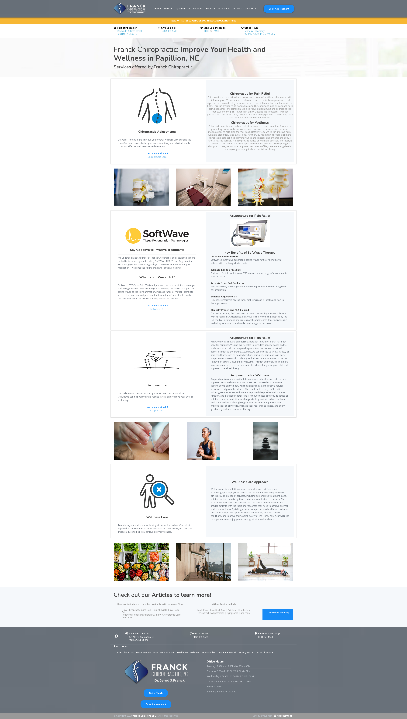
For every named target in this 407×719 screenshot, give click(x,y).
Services (168, 8)
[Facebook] (116, 636)
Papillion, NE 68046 (138, 639)
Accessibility (123, 652)
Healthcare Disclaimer (188, 652)
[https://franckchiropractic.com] (129, 8)
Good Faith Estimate (164, 652)
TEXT (206, 30)
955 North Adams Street (141, 636)
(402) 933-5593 (169, 30)
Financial (210, 8)
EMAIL (216, 30)
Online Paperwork (227, 652)
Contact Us (250, 8)
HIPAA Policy (208, 652)
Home (157, 8)
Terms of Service (264, 652)
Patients (237, 8)
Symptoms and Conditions (189, 8)
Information (224, 8)
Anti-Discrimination (141, 652)
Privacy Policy (246, 652)
